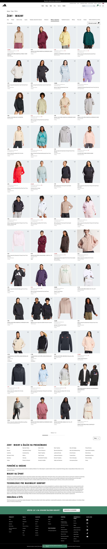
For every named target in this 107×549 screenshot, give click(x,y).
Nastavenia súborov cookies (32, 546)
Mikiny (24, 455)
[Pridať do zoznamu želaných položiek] (28, 27)
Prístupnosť (77, 546)
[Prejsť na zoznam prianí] (100, 5)
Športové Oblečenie (58, 450)
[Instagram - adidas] (92, 523)
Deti (51, 5)
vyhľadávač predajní (73, 3)
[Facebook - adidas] (92, 520)
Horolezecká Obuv (73, 460)
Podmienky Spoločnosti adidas (69, 546)
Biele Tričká (41, 448)
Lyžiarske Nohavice (58, 455)
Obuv (55, 5)
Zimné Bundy (72, 452)
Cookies (46, 546)
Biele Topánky (57, 448)
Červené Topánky (57, 457)
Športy (59, 5)
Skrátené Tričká (10, 455)
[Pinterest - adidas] (92, 530)
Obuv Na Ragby (73, 448)
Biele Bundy (88, 452)
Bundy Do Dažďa (41, 460)
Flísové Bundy (88, 448)
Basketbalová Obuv (89, 455)
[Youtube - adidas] (92, 536)
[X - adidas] (92, 526)
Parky (8, 448)
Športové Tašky (26, 448)
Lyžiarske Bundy (57, 452)
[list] (53, 19)
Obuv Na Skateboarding (75, 450)
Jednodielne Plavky (27, 450)
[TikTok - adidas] (92, 533)
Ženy (47, 5)
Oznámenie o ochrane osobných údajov (55, 546)
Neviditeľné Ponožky (42, 457)
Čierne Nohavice (41, 450)
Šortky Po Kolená (26, 460)
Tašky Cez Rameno (58, 460)
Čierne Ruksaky (73, 457)
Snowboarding (26, 452)
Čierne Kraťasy (88, 457)
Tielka (8, 460)
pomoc (78, 3)
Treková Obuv (72, 455)
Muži (43, 5)
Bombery (9, 457)
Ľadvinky (9, 452)
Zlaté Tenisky (41, 455)
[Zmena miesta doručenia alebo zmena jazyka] (103, 3)
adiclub (95, 3)
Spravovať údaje (41, 546)
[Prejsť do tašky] (103, 5)
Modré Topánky (41, 452)
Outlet (64, 5)
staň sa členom (90, 3)
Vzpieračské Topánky (89, 450)
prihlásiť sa (99, 3)
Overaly (8, 450)
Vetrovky (24, 457)
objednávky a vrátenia (83, 3)
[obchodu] (4, 5)
